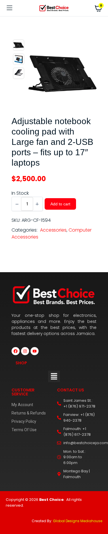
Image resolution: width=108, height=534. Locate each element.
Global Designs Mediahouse (77, 520)
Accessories (53, 230)
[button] (54, 376)
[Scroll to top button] (99, 511)
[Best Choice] (54, 8)
